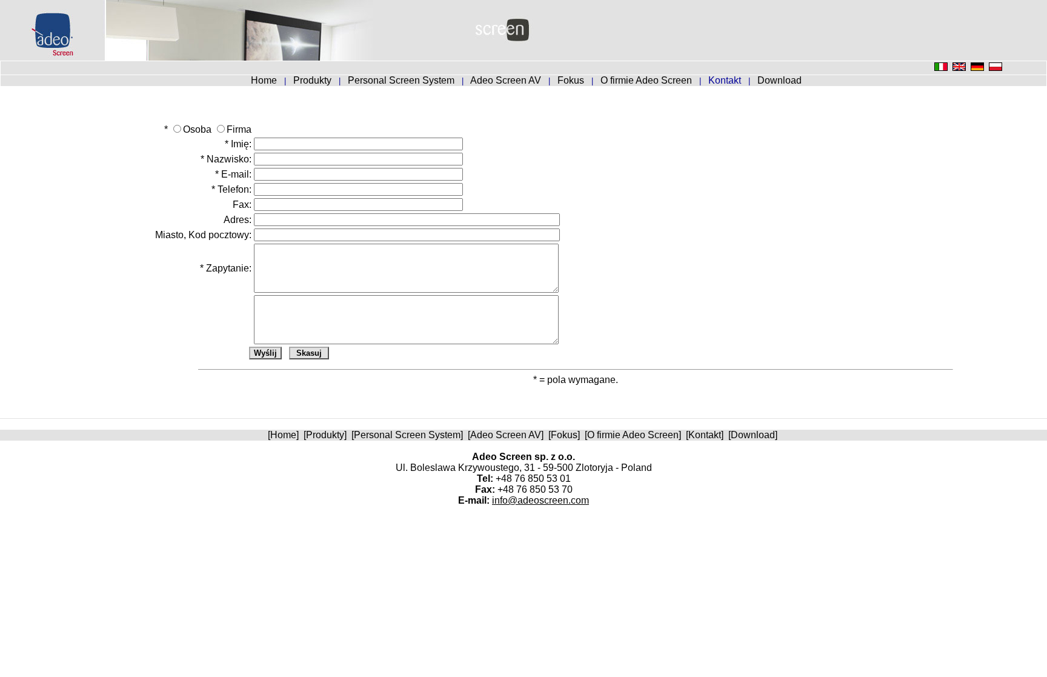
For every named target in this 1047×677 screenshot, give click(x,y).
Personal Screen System (402, 80)
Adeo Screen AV (506, 80)
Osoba (197, 129)
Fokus (572, 80)
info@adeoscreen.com (540, 500)
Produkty (313, 80)
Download (779, 80)
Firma (239, 129)
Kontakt (704, 435)
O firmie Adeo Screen (647, 80)
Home (265, 80)
